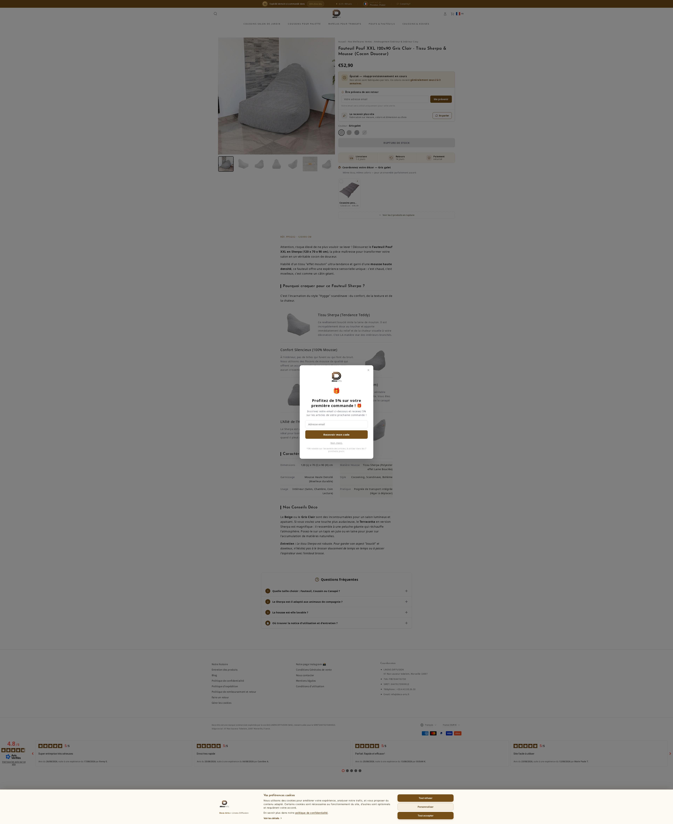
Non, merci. (336, 443)
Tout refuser (426, 798)
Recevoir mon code (336, 434)
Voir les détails (271, 818)
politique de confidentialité (311, 812)
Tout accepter (426, 815)
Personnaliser (425, 806)
